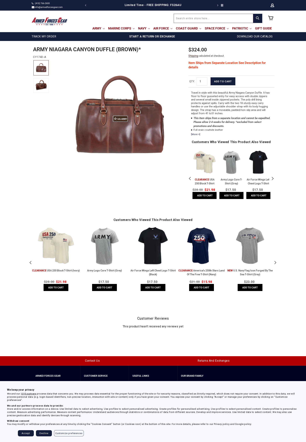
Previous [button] (190, 178)
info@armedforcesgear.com (49, 7)
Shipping (193, 55)
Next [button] (272, 178)
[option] (153, 5)
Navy (142, 28)
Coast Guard (187, 28)
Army (97, 28)
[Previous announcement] (85, 5)
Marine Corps (120, 28)
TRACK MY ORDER (44, 36)
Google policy (243, 424)
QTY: (192, 81)
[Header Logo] (49, 21)
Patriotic (240, 28)
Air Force (161, 28)
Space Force (215, 28)
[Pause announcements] (222, 5)
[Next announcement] (217, 5)
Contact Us (92, 360)
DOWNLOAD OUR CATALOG (255, 36)
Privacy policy (222, 424)
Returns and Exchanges (214, 360)
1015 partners (28, 393)
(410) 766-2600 (42, 3)
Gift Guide (263, 28)
